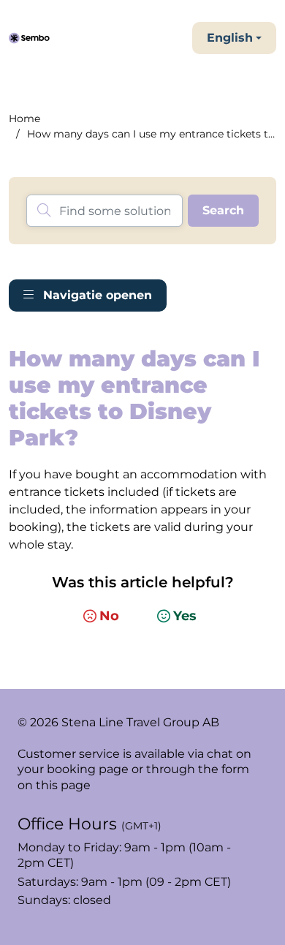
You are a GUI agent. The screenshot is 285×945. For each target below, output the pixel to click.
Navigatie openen (95, 295)
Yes (185, 616)
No (109, 616)
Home (24, 118)
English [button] (230, 38)
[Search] (223, 211)
